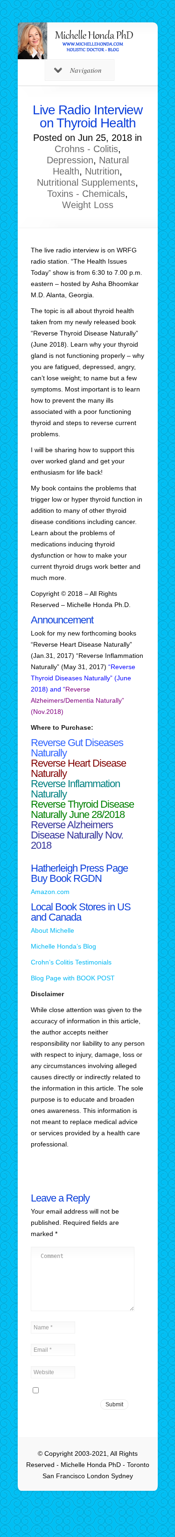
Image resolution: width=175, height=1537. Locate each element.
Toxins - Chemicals (86, 194)
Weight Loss (87, 205)
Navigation (86, 70)
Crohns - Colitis (86, 149)
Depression (70, 160)
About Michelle (52, 930)
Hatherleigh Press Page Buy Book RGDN (79, 873)
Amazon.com (50, 891)
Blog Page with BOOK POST (73, 978)
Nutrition (102, 171)
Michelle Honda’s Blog (63, 946)
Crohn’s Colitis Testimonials (71, 962)
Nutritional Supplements (86, 182)
